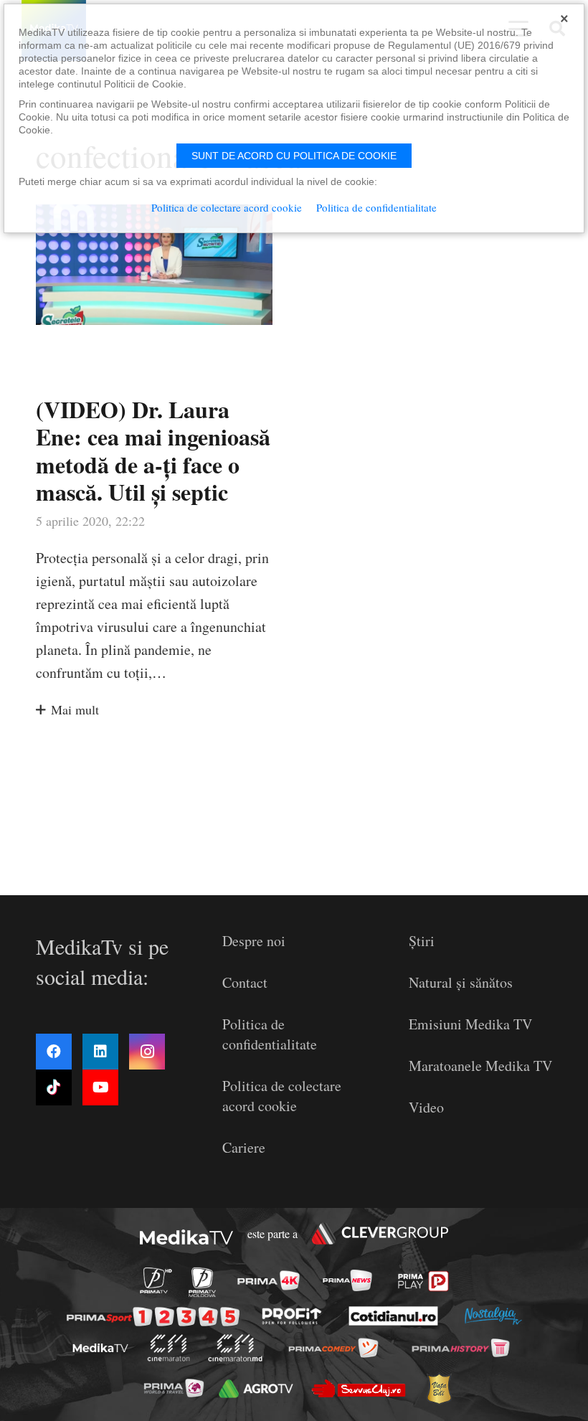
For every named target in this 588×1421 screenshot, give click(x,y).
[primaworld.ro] (173, 1388)
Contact (244, 982)
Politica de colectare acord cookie (281, 1095)
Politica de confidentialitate (269, 1034)
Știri (422, 940)
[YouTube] (100, 1087)
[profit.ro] (292, 1316)
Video (426, 1107)
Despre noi (253, 940)
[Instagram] (147, 1052)
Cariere (243, 1147)
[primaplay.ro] (423, 1281)
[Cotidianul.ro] (393, 1315)
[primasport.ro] (153, 1316)
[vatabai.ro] (438, 1389)
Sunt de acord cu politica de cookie (294, 155)
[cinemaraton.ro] (168, 1347)
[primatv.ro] (155, 1280)
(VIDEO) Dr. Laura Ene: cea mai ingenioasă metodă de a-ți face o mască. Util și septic (153, 450)
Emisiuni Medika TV (470, 1024)
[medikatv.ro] (100, 1348)
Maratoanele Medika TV (480, 1065)
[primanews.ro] (347, 1280)
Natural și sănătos (461, 982)
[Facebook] (54, 1052)
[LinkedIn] (100, 1052)
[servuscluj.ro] (358, 1388)
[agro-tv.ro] (256, 1388)
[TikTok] (54, 1087)
